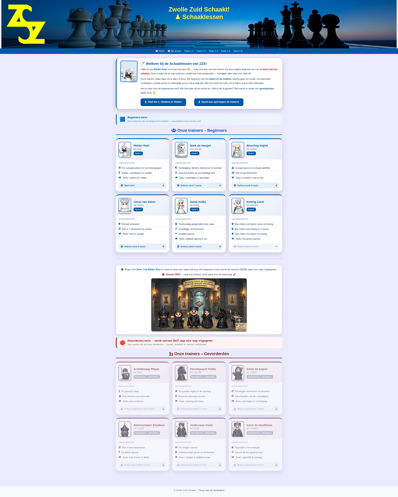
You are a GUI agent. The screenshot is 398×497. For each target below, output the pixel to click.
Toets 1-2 (201, 51)
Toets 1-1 (188, 51)
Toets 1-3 (213, 51)
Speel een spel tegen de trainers (219, 102)
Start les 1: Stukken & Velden (164, 102)
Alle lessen (175, 51)
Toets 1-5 (238, 51)
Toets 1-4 (225, 51)
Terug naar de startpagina (211, 490)
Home (161, 51)
